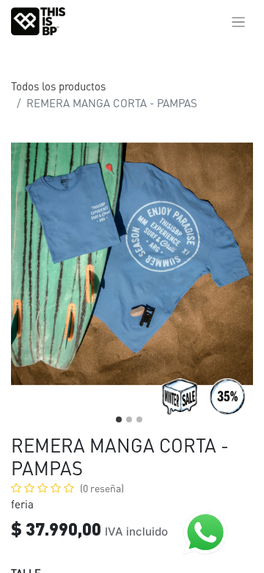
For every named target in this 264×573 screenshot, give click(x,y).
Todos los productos (58, 86)
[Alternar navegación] (239, 21)
